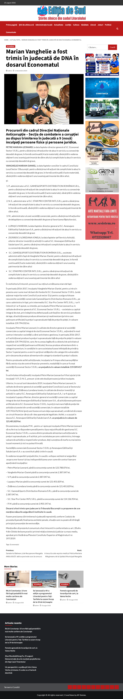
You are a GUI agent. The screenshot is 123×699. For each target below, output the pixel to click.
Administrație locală (44, 25)
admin (10, 71)
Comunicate (11, 32)
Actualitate (58, 25)
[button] (117, 29)
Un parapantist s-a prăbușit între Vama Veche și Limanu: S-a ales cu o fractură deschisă (21, 670)
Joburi (100, 25)
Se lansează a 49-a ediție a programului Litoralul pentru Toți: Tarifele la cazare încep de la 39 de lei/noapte (43, 596)
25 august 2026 (19, 603)
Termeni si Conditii (12, 687)
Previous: (24, 553)
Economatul (14, 544)
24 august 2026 (73, 600)
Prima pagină (11, 25)
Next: (63, 553)
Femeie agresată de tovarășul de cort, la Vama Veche (69, 593)
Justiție (68, 25)
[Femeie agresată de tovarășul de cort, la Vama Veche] (70, 579)
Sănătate (85, 25)
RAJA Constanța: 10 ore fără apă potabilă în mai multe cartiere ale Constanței (17, 595)
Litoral (93, 25)
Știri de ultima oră (26, 25)
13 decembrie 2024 (21, 71)
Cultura (76, 25)
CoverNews (69, 695)
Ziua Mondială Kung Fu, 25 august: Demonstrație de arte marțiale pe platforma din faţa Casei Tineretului (22, 659)
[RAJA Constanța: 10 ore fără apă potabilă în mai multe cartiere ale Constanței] (16, 579)
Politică (108, 25)
